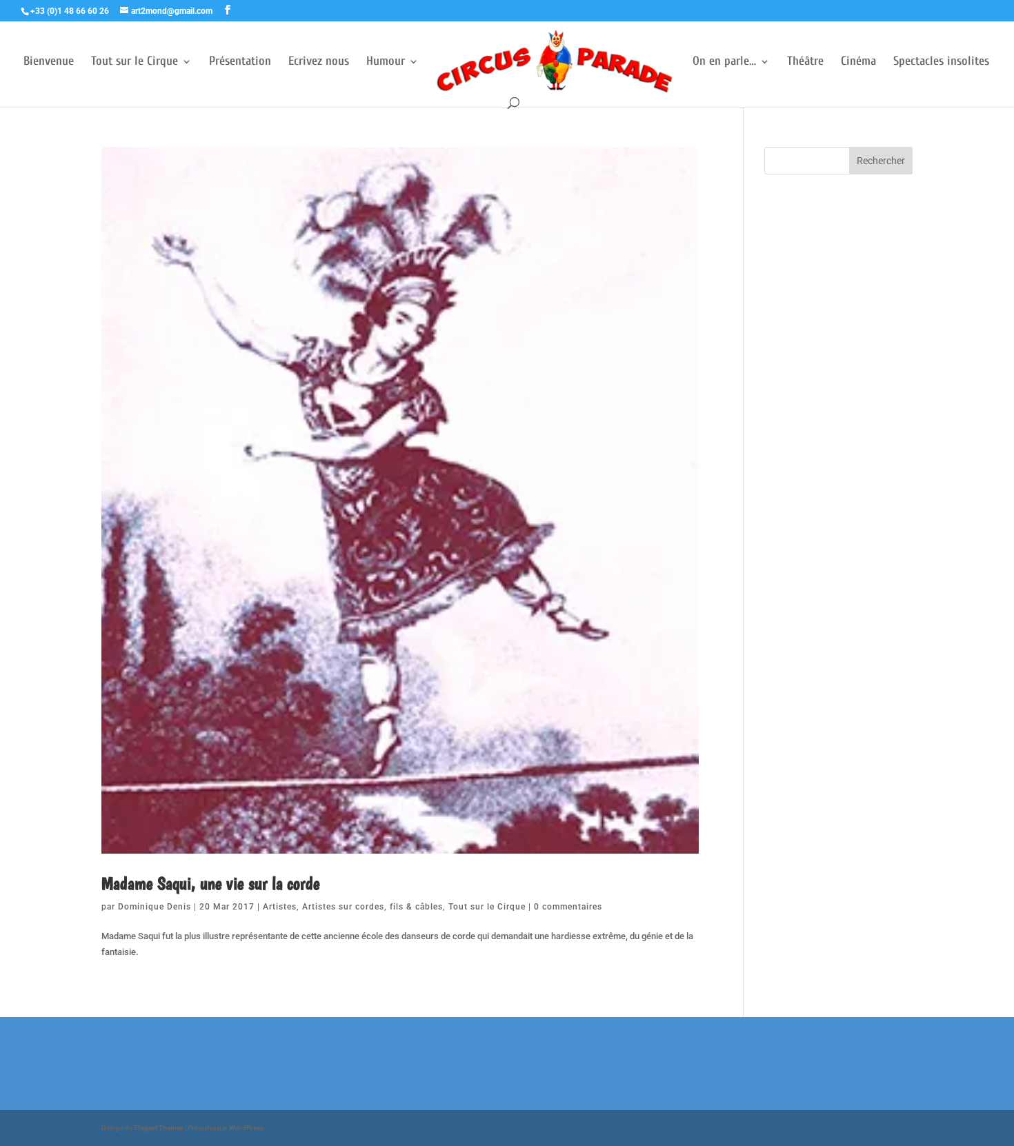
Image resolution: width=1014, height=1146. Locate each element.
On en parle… (724, 62)
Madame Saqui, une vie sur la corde (210, 883)
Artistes (280, 907)
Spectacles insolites (941, 62)
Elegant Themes (158, 1128)
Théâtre (805, 62)
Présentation (240, 62)
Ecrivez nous (318, 62)
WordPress (246, 1128)
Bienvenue (48, 62)
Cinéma (858, 62)
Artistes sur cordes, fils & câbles (372, 907)
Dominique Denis (154, 907)
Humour (385, 62)
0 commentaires (568, 907)
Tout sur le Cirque (134, 62)
